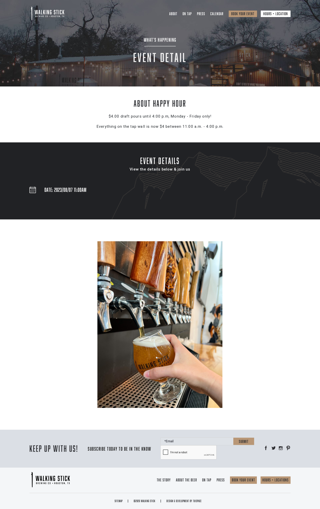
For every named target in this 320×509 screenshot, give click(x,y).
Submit (244, 441)
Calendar (217, 13)
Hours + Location (275, 13)
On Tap (187, 13)
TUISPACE (197, 501)
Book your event (242, 13)
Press (201, 13)
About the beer (186, 480)
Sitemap (119, 501)
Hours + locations (275, 480)
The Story (164, 480)
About (173, 13)
